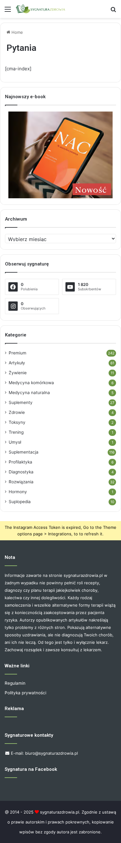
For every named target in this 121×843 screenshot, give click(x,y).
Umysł (15, 442)
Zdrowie (17, 412)
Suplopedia (20, 501)
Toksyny (17, 422)
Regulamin (15, 683)
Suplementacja (23, 452)
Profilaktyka (20, 461)
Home (16, 32)
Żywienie (18, 372)
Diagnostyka (21, 471)
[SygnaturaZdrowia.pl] (40, 9)
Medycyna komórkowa (31, 382)
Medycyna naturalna (29, 392)
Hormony (18, 491)
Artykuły (17, 362)
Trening (16, 432)
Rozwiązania (21, 481)
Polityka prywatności (25, 692)
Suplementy (21, 402)
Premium (17, 352)
